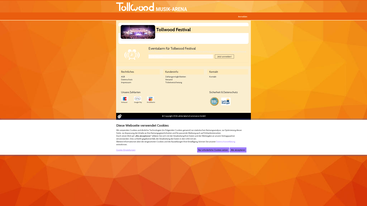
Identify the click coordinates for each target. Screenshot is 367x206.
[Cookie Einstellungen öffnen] (119, 116)
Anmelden (242, 16)
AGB (123, 76)
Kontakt (212, 76)
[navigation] (243, 16)
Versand (168, 79)
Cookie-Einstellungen (125, 150)
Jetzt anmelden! (224, 56)
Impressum (126, 82)
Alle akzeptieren (238, 149)
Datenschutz (126, 79)
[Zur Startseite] (151, 6)
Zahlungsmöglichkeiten (175, 76)
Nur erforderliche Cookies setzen (213, 149)
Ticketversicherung (173, 82)
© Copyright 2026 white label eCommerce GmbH (184, 116)
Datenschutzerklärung (225, 141)
